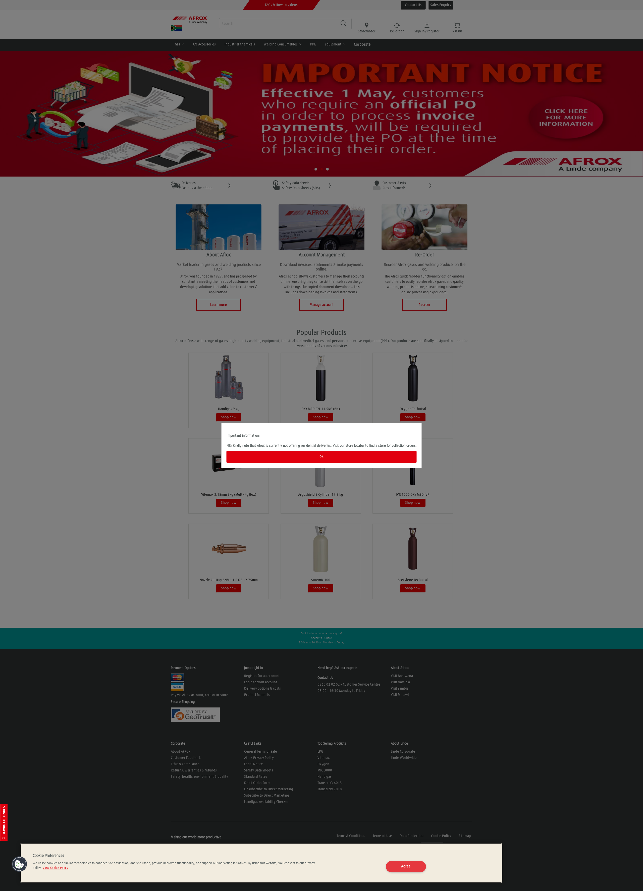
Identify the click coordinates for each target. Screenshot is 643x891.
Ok (321, 457)
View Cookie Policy (55, 868)
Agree (406, 866)
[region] (261, 863)
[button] (19, 864)
